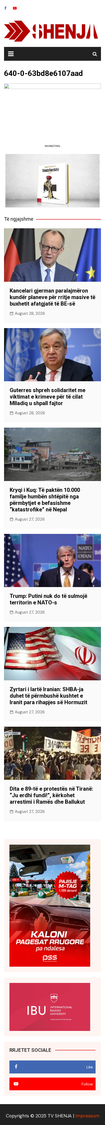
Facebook (5, 8)
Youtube (15, 8)
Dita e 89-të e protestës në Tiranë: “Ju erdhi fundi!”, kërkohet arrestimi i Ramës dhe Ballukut (51, 795)
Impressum (87, 1116)
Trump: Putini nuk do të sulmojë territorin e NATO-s (48, 599)
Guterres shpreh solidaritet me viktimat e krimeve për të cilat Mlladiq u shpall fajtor (47, 396)
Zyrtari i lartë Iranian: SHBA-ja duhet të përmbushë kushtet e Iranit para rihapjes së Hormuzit (48, 696)
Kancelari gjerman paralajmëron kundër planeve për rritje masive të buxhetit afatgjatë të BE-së (52, 297)
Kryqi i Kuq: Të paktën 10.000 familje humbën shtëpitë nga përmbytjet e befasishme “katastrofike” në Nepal (45, 500)
